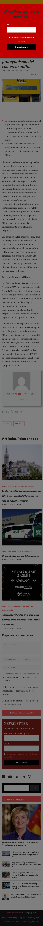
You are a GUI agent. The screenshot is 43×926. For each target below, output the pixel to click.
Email (9, 24)
